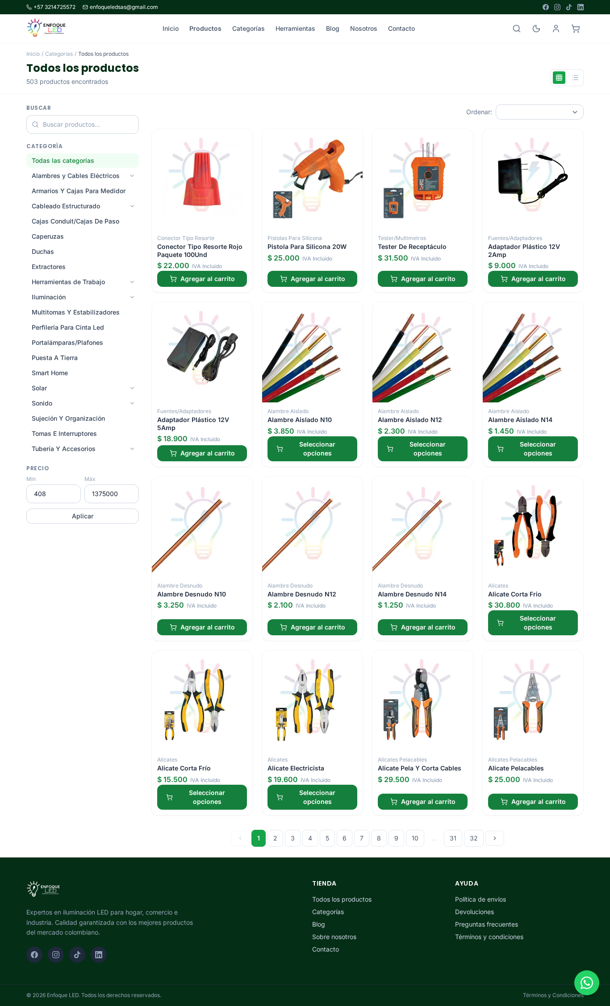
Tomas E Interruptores (64, 433)
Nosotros (363, 28)
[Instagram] (557, 7)
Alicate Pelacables (516, 768)
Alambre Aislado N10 (299, 419)
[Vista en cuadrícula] (559, 77)
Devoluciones (474, 911)
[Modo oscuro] (536, 29)
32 (474, 838)
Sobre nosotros (334, 936)
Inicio (171, 28)
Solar (39, 388)
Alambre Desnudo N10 (191, 594)
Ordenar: (479, 112)
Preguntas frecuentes (486, 924)
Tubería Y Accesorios (64, 448)
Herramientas (295, 28)
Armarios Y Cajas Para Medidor (78, 191)
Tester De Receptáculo (412, 246)
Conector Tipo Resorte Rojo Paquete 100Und (199, 250)
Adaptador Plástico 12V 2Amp (524, 250)
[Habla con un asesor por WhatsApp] (586, 982)
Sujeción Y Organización (68, 418)
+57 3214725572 (54, 7)
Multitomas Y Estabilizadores (76, 312)
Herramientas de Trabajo (68, 282)
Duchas (43, 251)
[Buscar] (517, 29)
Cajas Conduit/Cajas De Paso (75, 221)
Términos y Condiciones (553, 995)
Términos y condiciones (489, 936)
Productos (205, 28)
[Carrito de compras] (576, 29)
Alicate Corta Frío (184, 768)
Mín (31, 479)
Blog (332, 28)
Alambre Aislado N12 (410, 419)
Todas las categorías (63, 160)
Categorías (248, 28)
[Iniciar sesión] (556, 29)
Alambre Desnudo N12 (301, 594)
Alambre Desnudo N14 (412, 594)
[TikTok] (569, 7)
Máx (90, 479)
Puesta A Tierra (55, 357)
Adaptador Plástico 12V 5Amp (193, 423)
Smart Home (50, 373)
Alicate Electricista (295, 768)
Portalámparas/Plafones (67, 342)
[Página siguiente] (494, 838)
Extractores (49, 266)
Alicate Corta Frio (515, 594)
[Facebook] (546, 7)
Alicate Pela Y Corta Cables (419, 768)
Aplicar (82, 516)
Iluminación (49, 297)
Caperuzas (48, 236)
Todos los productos (342, 899)
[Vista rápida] (242, 138)
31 (453, 838)
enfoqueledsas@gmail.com (124, 7)
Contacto (401, 28)
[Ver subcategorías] (132, 176)
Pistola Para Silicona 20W (307, 246)
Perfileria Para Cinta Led (68, 327)
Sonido (42, 403)
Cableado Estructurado (66, 206)
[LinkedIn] (580, 7)
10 (415, 838)
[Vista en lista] (575, 77)
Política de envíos (480, 899)
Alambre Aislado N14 (520, 419)
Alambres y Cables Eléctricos (76, 175)
